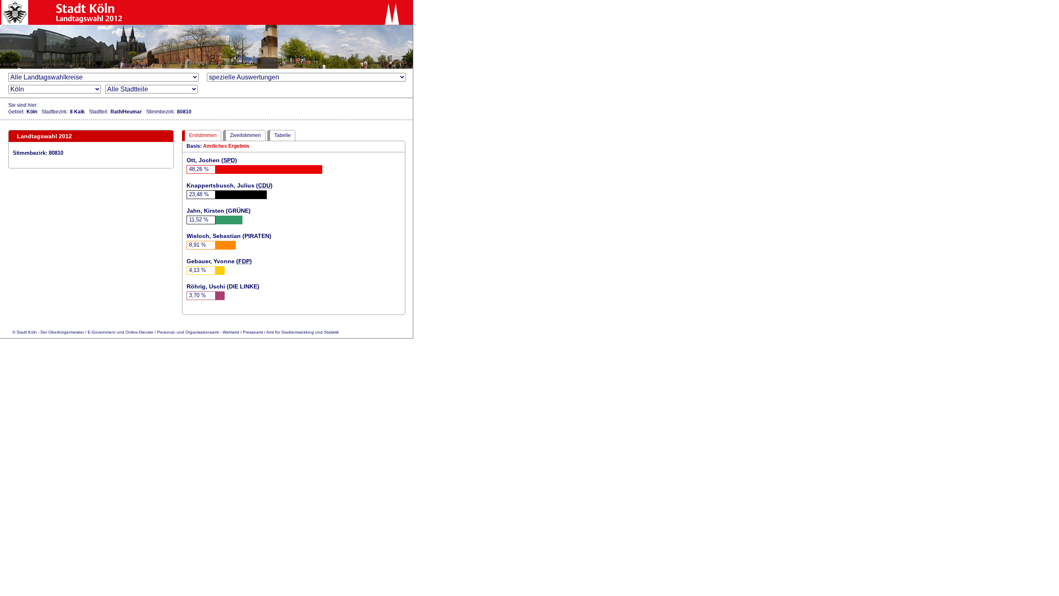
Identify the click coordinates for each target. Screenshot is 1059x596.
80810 (184, 112)
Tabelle (282, 135)
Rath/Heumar (126, 112)
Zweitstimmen (245, 135)
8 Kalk (77, 112)
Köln (31, 112)
